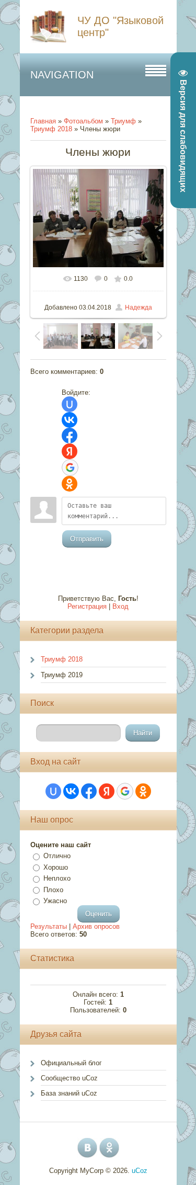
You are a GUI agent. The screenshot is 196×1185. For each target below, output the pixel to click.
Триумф (123, 121)
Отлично (57, 856)
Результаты (48, 926)
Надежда (138, 307)
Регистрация (87, 606)
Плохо (53, 890)
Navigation (62, 75)
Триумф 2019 (62, 675)
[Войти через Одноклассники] (69, 484)
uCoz (139, 1171)
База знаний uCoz (69, 1093)
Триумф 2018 (51, 129)
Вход (120, 606)
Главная (43, 121)
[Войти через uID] (69, 404)
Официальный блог (71, 1063)
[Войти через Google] (70, 467)
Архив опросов (96, 926)
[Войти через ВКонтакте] (69, 420)
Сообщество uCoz (69, 1078)
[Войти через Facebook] (69, 435)
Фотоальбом (83, 121)
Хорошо (55, 867)
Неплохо (57, 878)
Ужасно (55, 901)
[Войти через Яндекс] (69, 451)
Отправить (86, 539)
